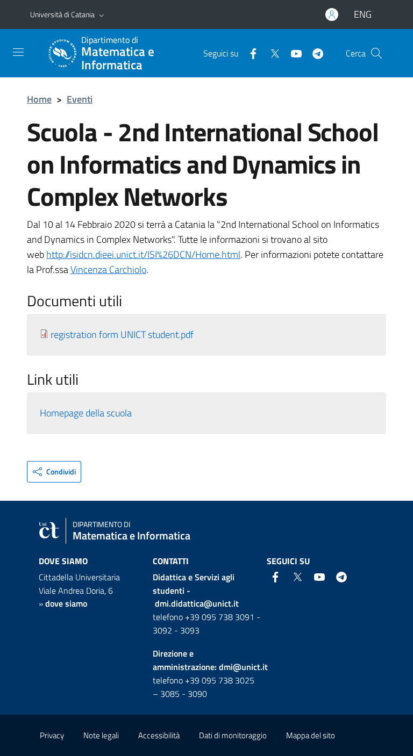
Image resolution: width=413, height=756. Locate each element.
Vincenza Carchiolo (108, 269)
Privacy (52, 735)
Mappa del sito (310, 735)
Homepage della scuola (86, 413)
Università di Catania (62, 14)
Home (39, 99)
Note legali (101, 735)
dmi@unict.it (243, 666)
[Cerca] (376, 53)
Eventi (79, 99)
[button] (101, 14)
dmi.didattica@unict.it (197, 603)
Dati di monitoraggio (233, 735)
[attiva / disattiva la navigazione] (18, 52)
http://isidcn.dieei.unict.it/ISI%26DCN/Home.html (143, 254)
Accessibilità (159, 735)
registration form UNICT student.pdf (122, 334)
